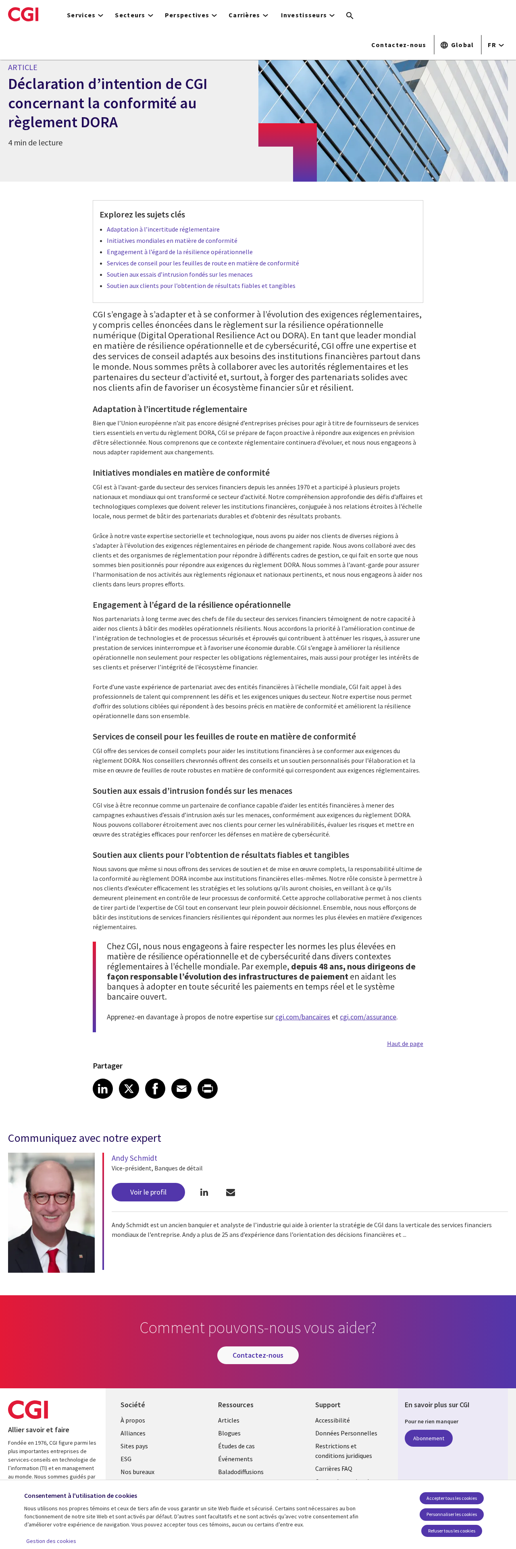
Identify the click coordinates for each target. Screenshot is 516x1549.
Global (462, 45)
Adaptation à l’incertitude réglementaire (163, 229)
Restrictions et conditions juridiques (343, 1451)
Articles (228, 1420)
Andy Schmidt (134, 1158)
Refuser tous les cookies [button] (451, 1531)
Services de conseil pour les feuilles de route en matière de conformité (203, 263)
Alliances (133, 1433)
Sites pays (134, 1446)
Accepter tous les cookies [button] (452, 1498)
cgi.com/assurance (368, 1016)
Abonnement (428, 1438)
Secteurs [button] (130, 15)
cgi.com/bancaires (302, 1016)
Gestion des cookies (51, 1541)
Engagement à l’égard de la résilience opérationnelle (180, 252)
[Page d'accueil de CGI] (23, 14)
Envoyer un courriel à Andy (230, 1192)
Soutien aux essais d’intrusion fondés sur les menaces (180, 274)
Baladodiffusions (241, 1472)
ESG (126, 1459)
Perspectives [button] (187, 15)
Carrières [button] (244, 15)
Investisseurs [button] (304, 15)
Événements (235, 1459)
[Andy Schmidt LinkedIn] (204, 1192)
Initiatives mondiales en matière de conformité (172, 240)
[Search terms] (350, 16)
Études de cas (236, 1446)
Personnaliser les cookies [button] (452, 1514)
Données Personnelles (346, 1433)
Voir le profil (148, 1192)
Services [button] (81, 15)
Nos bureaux (137, 1472)
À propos (133, 1420)
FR (492, 45)
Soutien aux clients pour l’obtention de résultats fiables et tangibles (201, 286)
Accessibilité (332, 1420)
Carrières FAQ (333, 1468)
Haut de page (405, 1044)
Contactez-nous (399, 45)
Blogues (229, 1433)
